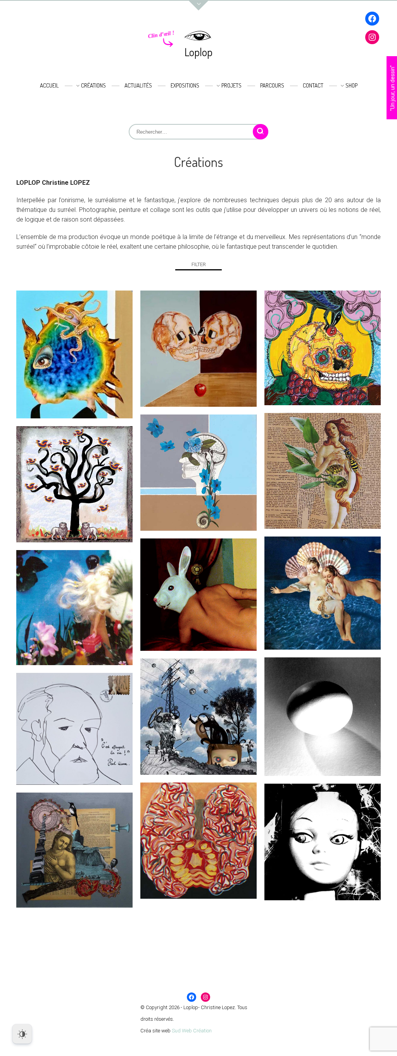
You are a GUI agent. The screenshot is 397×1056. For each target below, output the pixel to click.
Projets (231, 85)
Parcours (272, 85)
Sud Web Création (192, 1031)
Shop (351, 85)
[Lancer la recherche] (260, 131)
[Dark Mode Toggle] (22, 1033)
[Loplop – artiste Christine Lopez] (198, 36)
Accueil (49, 85)
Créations (93, 85)
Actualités (138, 85)
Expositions (185, 85)
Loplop (198, 52)
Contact (313, 85)
